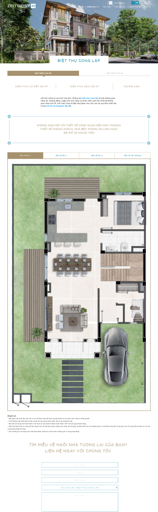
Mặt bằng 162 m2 (43, 73)
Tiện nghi (107, 7)
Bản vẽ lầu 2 (61, 155)
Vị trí (81, 7)
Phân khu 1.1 (93, 7)
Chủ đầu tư (120, 7)
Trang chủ (71, 7)
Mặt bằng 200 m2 (114, 73)
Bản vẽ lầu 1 (25, 155)
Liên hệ (147, 7)
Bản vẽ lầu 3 (96, 155)
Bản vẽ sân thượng (132, 155)
